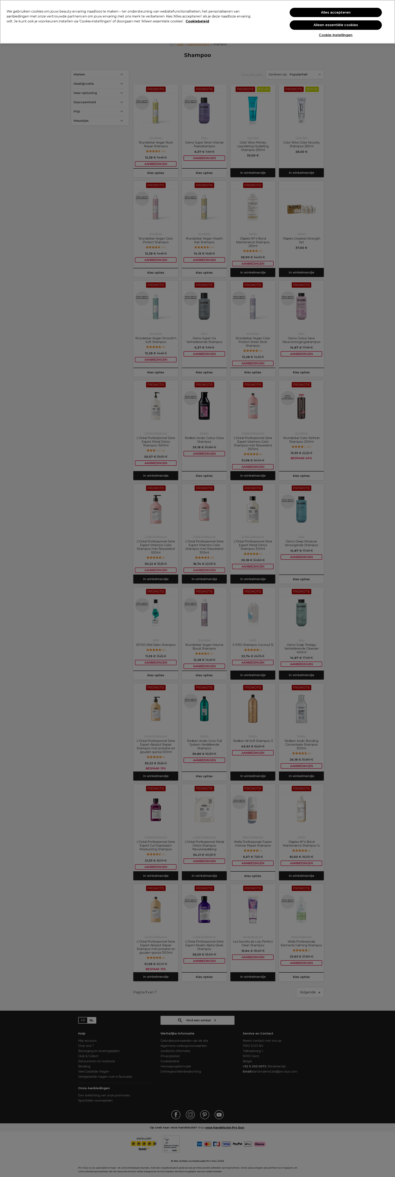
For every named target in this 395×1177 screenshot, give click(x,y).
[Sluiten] (388, 21)
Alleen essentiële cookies (336, 25)
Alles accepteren (336, 12)
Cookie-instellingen (335, 35)
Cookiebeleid (197, 21)
